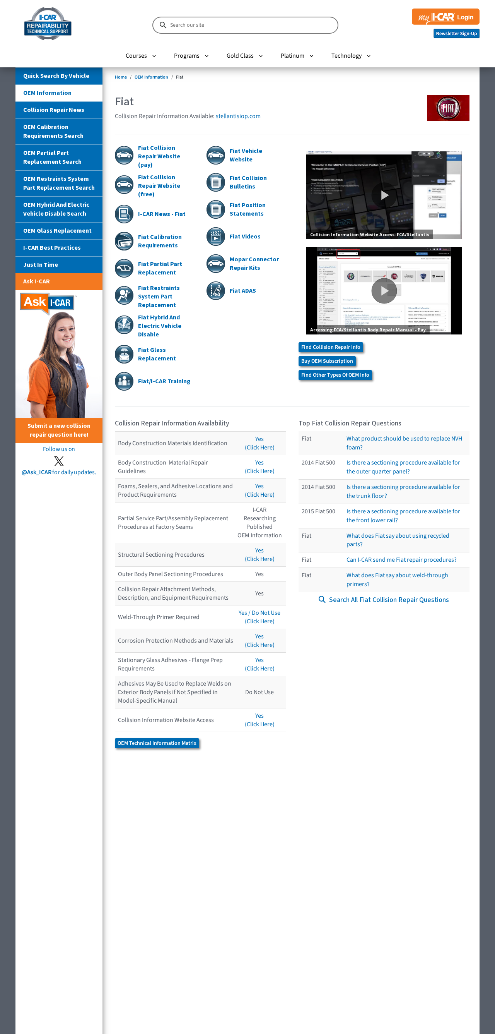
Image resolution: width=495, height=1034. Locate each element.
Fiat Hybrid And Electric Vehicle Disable (159, 326)
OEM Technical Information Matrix (157, 743)
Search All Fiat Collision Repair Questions (388, 600)
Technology (346, 55)
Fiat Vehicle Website (246, 155)
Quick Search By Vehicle (56, 76)
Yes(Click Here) (260, 443)
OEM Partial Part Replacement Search (52, 157)
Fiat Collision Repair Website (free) (159, 186)
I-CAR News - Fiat (162, 214)
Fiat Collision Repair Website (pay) (159, 156)
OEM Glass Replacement (57, 230)
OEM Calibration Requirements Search (53, 131)
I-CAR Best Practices (52, 247)
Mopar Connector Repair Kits (254, 263)
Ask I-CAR (36, 281)
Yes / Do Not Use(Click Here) (259, 617)
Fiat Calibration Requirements (160, 241)
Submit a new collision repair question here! (58, 430)
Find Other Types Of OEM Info (335, 375)
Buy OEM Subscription (327, 361)
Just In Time (40, 265)
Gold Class (240, 55)
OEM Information (47, 93)
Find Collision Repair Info (330, 347)
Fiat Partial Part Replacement (160, 268)
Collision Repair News (53, 110)
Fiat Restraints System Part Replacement (159, 296)
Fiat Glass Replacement (157, 354)
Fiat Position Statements (248, 209)
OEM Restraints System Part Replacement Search (59, 183)
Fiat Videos (245, 236)
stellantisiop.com (238, 116)
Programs (187, 55)
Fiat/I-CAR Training (164, 381)
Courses (136, 55)
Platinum (292, 55)
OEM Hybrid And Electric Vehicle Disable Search (56, 209)
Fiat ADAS (243, 290)
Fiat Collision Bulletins (248, 182)
